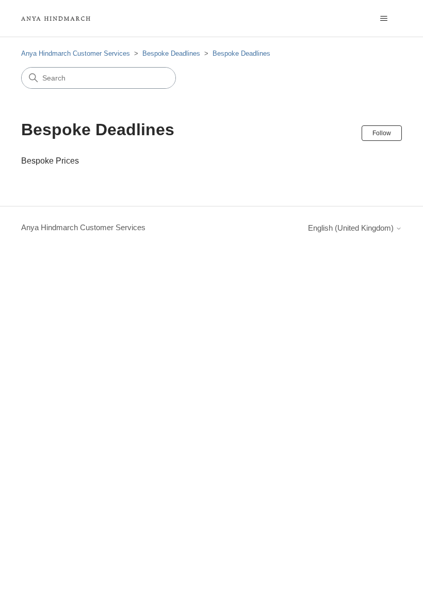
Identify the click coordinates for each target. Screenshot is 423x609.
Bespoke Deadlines (171, 53)
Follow (381, 133)
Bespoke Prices (50, 160)
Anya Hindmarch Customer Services (75, 53)
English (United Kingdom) (352, 227)
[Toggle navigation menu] (383, 18)
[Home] (55, 19)
